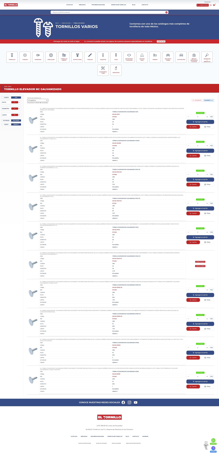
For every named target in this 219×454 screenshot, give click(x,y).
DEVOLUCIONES (116, 443)
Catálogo (69, 4)
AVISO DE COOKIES (101, 443)
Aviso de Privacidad (115, 426)
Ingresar (207, 2)
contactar (161, 41)
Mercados (82, 4)
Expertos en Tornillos (118, 4)
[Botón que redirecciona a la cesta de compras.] (214, 5)
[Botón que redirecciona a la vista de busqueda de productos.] (210, 5)
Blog (133, 4)
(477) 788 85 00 (102, 426)
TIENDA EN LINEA (66, 23)
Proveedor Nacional (98, 4)
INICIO (57, 23)
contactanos (200, 266)
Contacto (145, 4)
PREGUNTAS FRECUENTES (133, 443)
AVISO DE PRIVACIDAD (84, 443)
